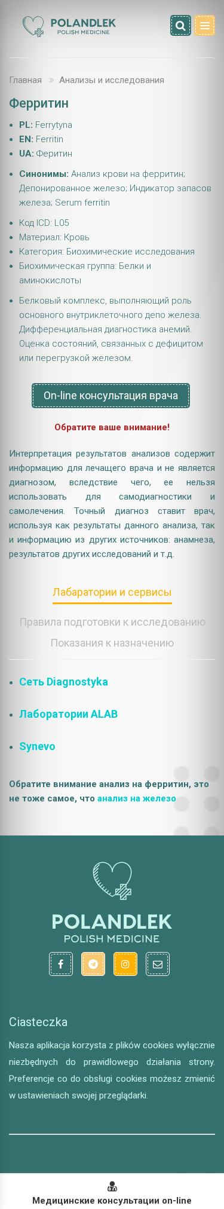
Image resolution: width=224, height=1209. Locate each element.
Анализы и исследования (111, 80)
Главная (25, 80)
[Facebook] (61, 964)
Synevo (37, 746)
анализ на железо (136, 798)
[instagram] (125, 964)
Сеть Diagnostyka (63, 681)
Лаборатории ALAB (68, 714)
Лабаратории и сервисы (112, 592)
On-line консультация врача (111, 395)
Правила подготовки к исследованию (112, 622)
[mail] (158, 964)
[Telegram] (93, 964)
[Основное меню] (204, 25)
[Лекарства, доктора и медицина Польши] (68, 35)
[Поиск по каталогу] (180, 25)
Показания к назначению (112, 642)
